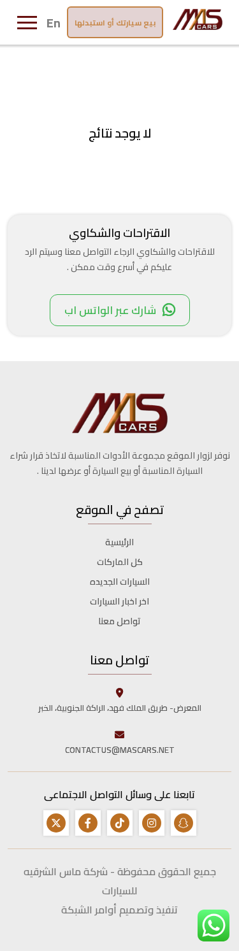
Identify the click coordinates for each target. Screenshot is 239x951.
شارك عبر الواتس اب (110, 310)
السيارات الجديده (120, 581)
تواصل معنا (119, 621)
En (54, 22)
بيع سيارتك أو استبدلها (115, 22)
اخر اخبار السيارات (119, 601)
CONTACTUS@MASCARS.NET (120, 749)
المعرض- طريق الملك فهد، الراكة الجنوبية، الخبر (119, 707)
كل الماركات (120, 562)
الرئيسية (119, 542)
